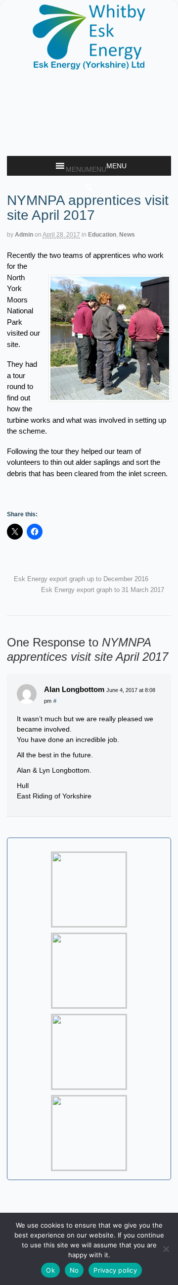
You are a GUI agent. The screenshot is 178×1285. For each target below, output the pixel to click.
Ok (50, 1270)
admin (24, 234)
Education (102, 234)
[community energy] (89, 66)
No (74, 1270)
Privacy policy (115, 1270)
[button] (86, 169)
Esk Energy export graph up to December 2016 (80, 579)
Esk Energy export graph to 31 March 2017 (103, 590)
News (127, 234)
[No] (166, 1249)
